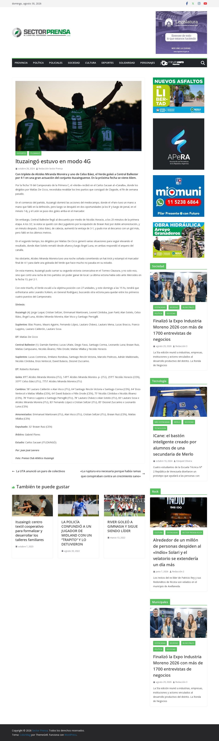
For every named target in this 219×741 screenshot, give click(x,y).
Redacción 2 (178, 571)
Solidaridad (127, 62)
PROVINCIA (21, 62)
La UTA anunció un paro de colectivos (40, 471)
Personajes (147, 62)
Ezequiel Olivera (184, 461)
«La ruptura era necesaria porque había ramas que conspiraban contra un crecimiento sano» (110, 473)
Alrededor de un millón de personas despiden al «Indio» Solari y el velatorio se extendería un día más (177, 552)
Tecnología (160, 428)
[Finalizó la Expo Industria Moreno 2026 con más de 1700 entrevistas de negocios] (178, 287)
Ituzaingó (35, 153)
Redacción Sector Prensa (51, 168)
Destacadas (159, 307)
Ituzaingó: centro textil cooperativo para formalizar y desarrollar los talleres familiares (29, 531)
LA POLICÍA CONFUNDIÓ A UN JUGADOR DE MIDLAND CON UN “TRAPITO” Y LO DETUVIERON (76, 533)
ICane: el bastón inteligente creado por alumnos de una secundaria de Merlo (174, 445)
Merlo (177, 422)
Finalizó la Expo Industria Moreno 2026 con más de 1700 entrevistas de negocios (178, 330)
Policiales (55, 62)
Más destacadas (162, 422)
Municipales (188, 307)
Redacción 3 (181, 346)
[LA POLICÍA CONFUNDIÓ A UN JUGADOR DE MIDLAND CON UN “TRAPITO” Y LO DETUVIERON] (78, 497)
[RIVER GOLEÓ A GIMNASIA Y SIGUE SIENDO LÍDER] (124, 497)
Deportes (107, 62)
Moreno (174, 307)
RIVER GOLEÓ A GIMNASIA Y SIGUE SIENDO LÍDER (122, 526)
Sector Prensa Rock (192, 532)
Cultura (90, 62)
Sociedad (74, 62)
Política (38, 62)
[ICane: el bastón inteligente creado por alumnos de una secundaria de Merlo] (178, 402)
